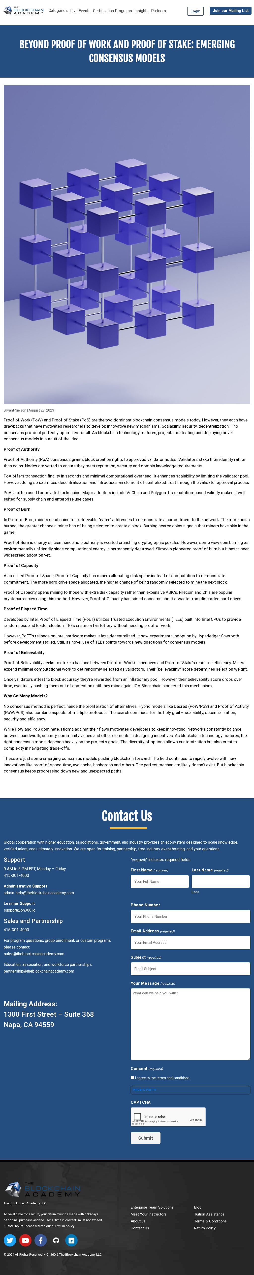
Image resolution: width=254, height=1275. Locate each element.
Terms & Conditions (210, 1221)
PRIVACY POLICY (144, 1090)
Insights (141, 10)
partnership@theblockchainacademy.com (39, 971)
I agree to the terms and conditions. (162, 1078)
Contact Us (140, 1228)
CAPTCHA (141, 1102)
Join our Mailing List (231, 10)
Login (195, 11)
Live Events (80, 10)
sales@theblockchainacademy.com (34, 953)
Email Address (153, 931)
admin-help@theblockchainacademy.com (39, 892)
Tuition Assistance (209, 1214)
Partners (158, 10)
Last (195, 892)
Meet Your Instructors (149, 1214)
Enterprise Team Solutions (152, 1207)
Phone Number (145, 905)
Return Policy (205, 1228)
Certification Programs (112, 10)
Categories (58, 10)
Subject (146, 957)
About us (138, 1221)
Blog (197, 1207)
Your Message (153, 983)
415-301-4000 (16, 929)
